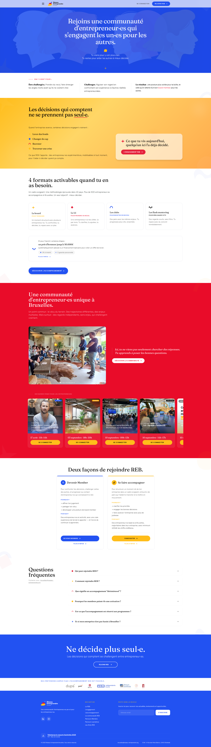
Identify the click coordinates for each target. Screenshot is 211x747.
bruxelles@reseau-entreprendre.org (128, 742)
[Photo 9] (72, 382)
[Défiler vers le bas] (105, 68)
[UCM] (106, 686)
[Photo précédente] (32, 355)
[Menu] (43, 4)
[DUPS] (70, 686)
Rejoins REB (104, 665)
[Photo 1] (60, 382)
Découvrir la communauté (127, 361)
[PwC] (80, 686)
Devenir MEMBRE (70, 538)
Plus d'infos (43, 256)
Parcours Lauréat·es (92, 722)
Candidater (129, 538)
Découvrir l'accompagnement (47, 271)
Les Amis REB (90, 725)
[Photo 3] (63, 382)
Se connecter (143, 4)
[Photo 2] (61, 382)
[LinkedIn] (43, 719)
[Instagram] (49, 719)
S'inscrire (162, 713)
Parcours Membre (91, 719)
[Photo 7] (69, 382)
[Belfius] (89, 686)
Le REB (87, 706)
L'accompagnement (92, 713)
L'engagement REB (132, 152)
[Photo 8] (71, 382)
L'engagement (90, 710)
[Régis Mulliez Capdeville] (143, 686)
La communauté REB (92, 716)
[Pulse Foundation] (136, 686)
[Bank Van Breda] (125, 686)
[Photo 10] (74, 382)
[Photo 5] (66, 382)
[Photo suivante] (102, 355)
